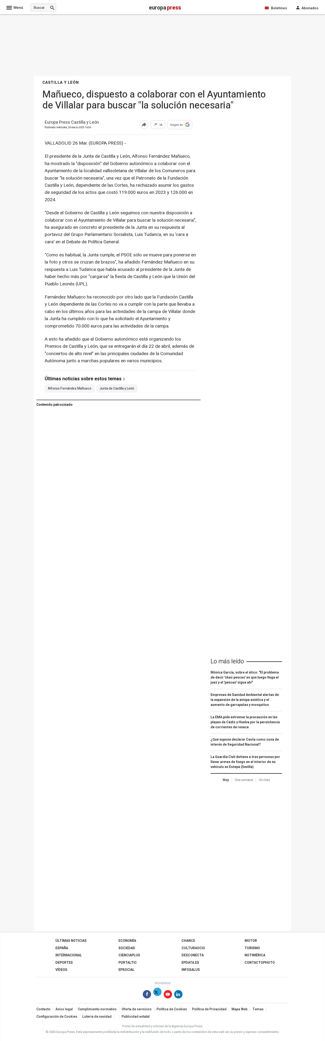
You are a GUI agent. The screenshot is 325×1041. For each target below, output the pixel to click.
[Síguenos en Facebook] (147, 995)
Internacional (68, 955)
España (61, 948)
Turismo (252, 948)
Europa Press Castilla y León (72, 122)
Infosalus (191, 969)
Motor (251, 940)
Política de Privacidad (209, 1009)
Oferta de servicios (137, 1009)
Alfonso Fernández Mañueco (69, 388)
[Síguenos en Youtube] (168, 995)
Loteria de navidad (97, 1016)
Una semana (244, 779)
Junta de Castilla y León (116, 388)
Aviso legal (64, 1009)
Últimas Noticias (71, 940)
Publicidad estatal (136, 1016)
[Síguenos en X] (157, 995)
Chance (188, 940)
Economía (127, 940)
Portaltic (127, 962)
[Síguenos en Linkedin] (178, 995)
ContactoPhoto (260, 962)
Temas (258, 1009)
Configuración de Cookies (56, 1016)
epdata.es (190, 962)
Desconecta (193, 955)
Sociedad (126, 948)
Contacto (43, 1009)
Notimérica (255, 955)
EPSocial (126, 969)
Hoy (226, 779)
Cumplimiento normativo (97, 1009)
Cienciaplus (129, 955)
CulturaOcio (193, 948)
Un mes (264, 779)
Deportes (64, 962)
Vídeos (61, 969)
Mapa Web (239, 1009)
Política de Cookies (172, 1009)
